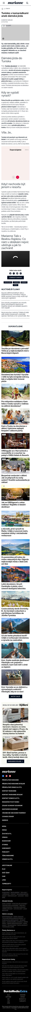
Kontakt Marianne (9, 791)
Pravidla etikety (5, 892)
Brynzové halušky (12, 925)
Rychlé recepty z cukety (8, 926)
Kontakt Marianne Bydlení (12, 794)
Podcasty (5, 852)
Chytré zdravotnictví (7, 907)
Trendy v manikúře (6, 903)
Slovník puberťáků (15, 892)
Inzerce (5, 820)
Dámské (22, 997)
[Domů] (15, 2)
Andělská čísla (5, 894)
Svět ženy (6, 873)
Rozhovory (6, 841)
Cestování (13, 894)
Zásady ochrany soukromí (12, 805)
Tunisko (16, 282)
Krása (4, 830)
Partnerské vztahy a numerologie (10, 905)
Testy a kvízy (24, 892)
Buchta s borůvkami (22, 925)
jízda (15, 285)
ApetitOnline (7, 865)
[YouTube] (10, 776)
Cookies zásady (8, 816)
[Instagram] (7, 776)
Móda (4, 826)
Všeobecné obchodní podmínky (14, 813)
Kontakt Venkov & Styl (10, 798)
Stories (5, 844)
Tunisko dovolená (11, 66)
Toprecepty (6, 884)
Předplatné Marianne (10, 780)
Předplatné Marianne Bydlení (13, 784)
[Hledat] (27, 2)
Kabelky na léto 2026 (7, 908)
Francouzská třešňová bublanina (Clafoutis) (12, 918)
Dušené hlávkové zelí (7, 916)
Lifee (4, 880)
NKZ (8, 999)
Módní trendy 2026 (12, 895)
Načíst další (15, 696)
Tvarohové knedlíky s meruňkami (14, 921)
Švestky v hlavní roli (18, 916)
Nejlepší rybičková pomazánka (14, 923)
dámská (24, 282)
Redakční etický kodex (10, 802)
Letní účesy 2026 (18, 908)
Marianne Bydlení (14, 761)
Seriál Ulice (22, 905)
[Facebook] (3, 776)
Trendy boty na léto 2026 (19, 907)
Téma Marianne (8, 855)
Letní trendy (21, 895)
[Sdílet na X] (14, 273)
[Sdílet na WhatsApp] (21, 273)
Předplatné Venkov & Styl (12, 787)
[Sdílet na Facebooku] (10, 273)
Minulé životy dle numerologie (19, 903)
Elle (3, 869)
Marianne (22, 995)
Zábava (8, 8)
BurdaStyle (22, 999)
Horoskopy (6, 848)
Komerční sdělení (7, 20)
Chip (3, 876)
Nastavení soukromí (10, 809)
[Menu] (4, 3)
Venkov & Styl (7, 859)
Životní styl (6, 834)
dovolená (8, 282)
